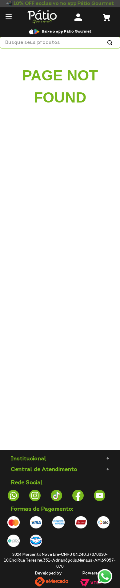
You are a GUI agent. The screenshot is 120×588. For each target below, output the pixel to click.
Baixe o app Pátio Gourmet (66, 31)
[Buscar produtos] (111, 42)
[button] (8, 17)
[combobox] (60, 42)
